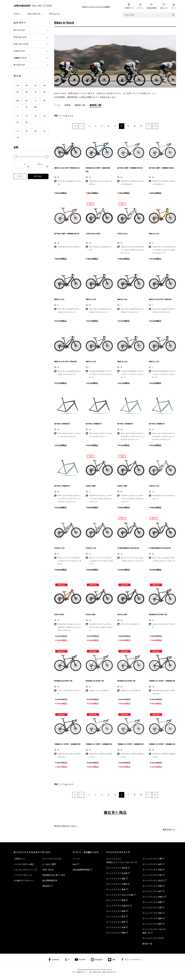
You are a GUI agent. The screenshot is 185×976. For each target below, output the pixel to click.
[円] (22, 164)
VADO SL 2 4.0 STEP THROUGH (160, 299)
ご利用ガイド (129, 8)
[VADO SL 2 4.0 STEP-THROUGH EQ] (67, 150)
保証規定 (46, 886)
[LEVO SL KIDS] (67, 596)
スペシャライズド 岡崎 (115, 933)
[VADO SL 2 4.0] (162, 215)
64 (44, 92)
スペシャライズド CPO (151, 938)
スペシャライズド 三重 (152, 859)
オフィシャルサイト (133, 960)
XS (26, 101)
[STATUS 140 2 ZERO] (99, 215)
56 (18, 92)
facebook (55, 960)
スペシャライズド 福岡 (152, 918)
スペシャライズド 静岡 (115, 922)
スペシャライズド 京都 (152, 870)
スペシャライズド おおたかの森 (119, 895)
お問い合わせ (48, 870)
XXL (35, 107)
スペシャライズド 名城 (115, 927)
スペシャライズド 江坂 (152, 875)
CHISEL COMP (91, 486)
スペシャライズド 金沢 (152, 864)
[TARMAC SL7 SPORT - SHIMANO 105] (162, 662)
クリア (20, 176)
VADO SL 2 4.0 (154, 234)
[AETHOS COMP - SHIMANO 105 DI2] (130, 150)
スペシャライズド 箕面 (152, 886)
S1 (17, 116)
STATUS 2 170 (154, 486)
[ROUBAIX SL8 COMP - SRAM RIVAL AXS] (99, 150)
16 (26, 131)
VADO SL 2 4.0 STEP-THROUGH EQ (66, 168)
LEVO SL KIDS (59, 614)
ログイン (140, 8)
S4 (44, 116)
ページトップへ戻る (179, 970)
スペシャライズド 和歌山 (153, 897)
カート (173, 8)
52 (35, 85)
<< (75, 126)
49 (26, 85)
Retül (74, 864)
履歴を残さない (169, 830)
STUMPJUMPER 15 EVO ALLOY (128, 548)
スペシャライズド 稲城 (115, 911)
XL (26, 107)
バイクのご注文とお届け (24, 864)
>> (155, 126)
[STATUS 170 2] (130, 215)
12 (17, 131)
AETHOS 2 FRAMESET (62, 424)
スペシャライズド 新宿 (115, 900)
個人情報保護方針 (50, 881)
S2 (26, 116)
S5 (18, 122)
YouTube (82, 960)
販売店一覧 (147, 944)
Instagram (99, 960)
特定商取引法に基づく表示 (53, 875)
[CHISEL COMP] (99, 467)
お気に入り (164, 8)
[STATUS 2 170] (162, 467)
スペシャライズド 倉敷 (152, 902)
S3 (35, 116)
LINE (113, 960)
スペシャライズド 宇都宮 (116, 884)
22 (44, 131)
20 (35, 131)
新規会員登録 (152, 8)
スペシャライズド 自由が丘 (117, 906)
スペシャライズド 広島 (152, 908)
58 (26, 92)
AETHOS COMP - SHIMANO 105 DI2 (129, 168)
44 (18, 85)
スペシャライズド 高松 (152, 913)
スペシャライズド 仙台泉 (116, 868)
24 (18, 137)
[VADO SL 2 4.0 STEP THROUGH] (162, 281)
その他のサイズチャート (24, 881)
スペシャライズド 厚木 (115, 917)
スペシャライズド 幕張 (115, 889)
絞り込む (38, 176)
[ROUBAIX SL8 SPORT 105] (162, 596)
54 (44, 85)
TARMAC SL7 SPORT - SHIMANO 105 (162, 681)
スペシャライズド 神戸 (152, 891)
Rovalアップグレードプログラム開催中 (96, 7)
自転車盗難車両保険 (81, 870)
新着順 (68, 105)
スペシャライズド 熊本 (152, 924)
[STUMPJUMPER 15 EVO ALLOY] (130, 530)
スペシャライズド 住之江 (153, 881)
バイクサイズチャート (23, 875)
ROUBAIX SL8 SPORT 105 (158, 614)
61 (35, 92)
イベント (76, 859)
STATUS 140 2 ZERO (93, 234)
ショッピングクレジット (24, 870)
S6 (26, 122)
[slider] (15, 156)
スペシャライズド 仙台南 (116, 873)
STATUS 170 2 (122, 234)
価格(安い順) (80, 105)
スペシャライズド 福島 (115, 879)
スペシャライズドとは (51, 859)
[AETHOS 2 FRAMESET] (67, 405)
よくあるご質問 (49, 864)
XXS (17, 101)
